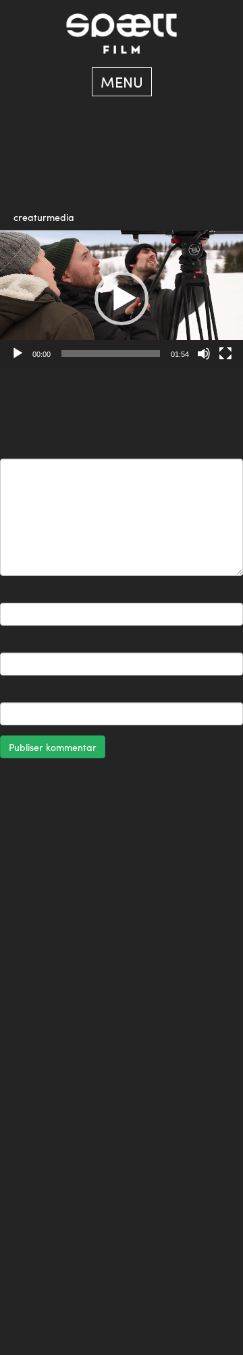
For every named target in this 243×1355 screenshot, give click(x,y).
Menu (122, 81)
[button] (121, 298)
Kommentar (29, 448)
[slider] (110, 353)
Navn (15, 592)
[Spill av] (17, 353)
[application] (121, 298)
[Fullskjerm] (225, 353)
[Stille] (204, 353)
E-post (18, 642)
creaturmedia (44, 217)
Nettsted (19, 692)
